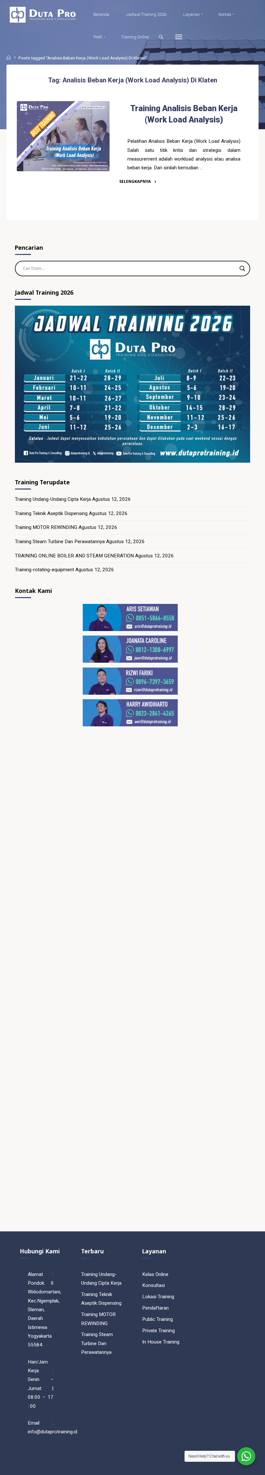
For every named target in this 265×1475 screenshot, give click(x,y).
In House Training (160, 1342)
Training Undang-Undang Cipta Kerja (53, 499)
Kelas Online (155, 1274)
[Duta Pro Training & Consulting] (42, 14)
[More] (178, 37)
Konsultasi (153, 1285)
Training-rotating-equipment (44, 570)
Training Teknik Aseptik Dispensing (51, 513)
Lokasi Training (158, 1297)
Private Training (158, 1330)
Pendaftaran (155, 1308)
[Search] (161, 36)
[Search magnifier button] (242, 268)
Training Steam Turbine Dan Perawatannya (60, 541)
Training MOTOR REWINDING (46, 527)
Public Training (157, 1319)
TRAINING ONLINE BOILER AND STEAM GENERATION (74, 556)
